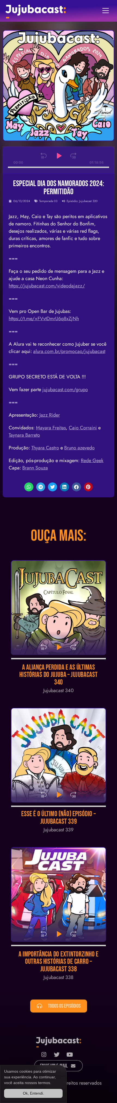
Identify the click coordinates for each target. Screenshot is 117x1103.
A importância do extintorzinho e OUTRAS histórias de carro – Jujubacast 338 (58, 962)
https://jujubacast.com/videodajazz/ (47, 285)
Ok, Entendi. (33, 1093)
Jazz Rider (49, 415)
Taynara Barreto (24, 435)
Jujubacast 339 (58, 829)
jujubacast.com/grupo (65, 389)
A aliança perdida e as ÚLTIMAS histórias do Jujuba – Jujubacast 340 (58, 675)
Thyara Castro (45, 447)
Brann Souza (35, 467)
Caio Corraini (83, 427)
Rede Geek (92, 460)
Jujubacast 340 (58, 690)
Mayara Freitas (51, 427)
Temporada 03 (48, 201)
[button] (28, 487)
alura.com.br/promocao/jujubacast (69, 351)
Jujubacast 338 (58, 977)
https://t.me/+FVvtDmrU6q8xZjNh (44, 318)
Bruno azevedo (79, 447)
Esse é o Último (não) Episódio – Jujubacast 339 (58, 818)
